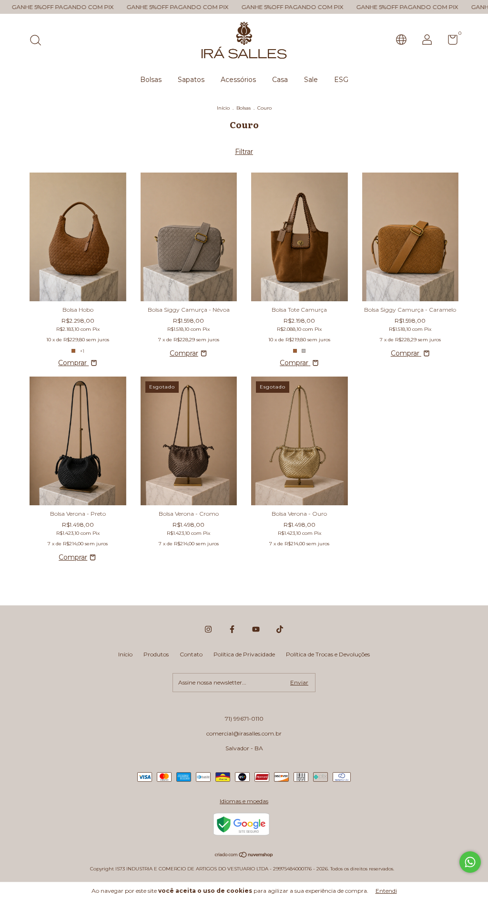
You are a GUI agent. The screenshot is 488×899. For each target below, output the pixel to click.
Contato (191, 654)
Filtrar (244, 151)
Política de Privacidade (244, 654)
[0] (449, 41)
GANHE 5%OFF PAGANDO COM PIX (148, 6)
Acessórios (238, 79)
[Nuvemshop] (244, 855)
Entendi (386, 890)
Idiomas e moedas (244, 801)
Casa (280, 79)
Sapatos (191, 79)
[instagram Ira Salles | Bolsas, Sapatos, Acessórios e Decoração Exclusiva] (208, 629)
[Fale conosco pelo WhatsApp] (470, 862)
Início (223, 108)
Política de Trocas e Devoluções (328, 654)
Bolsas (151, 79)
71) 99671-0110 (244, 718)
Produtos (156, 654)
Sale (311, 79)
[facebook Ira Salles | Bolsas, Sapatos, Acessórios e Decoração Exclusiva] (232, 629)
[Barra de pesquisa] (39, 41)
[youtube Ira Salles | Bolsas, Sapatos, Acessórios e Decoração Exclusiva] (256, 629)
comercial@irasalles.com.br (244, 733)
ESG (341, 79)
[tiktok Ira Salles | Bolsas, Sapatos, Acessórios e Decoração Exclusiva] (280, 629)
